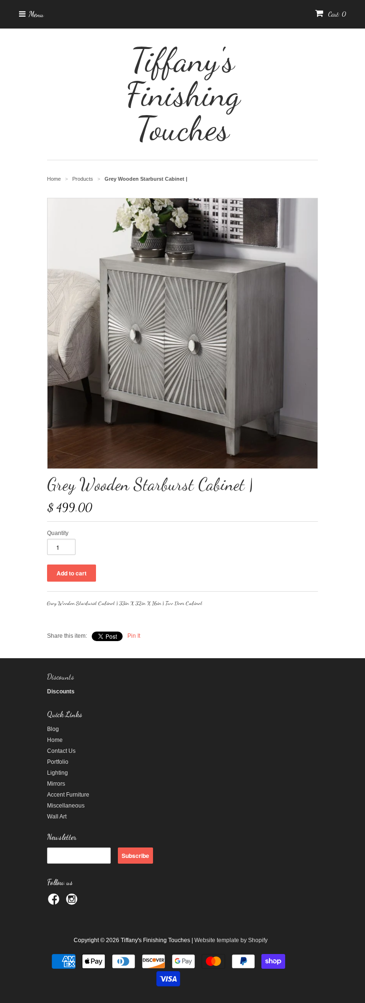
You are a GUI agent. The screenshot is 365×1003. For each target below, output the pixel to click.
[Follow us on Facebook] (55, 902)
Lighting (57, 772)
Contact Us (61, 751)
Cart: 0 (336, 14)
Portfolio (57, 762)
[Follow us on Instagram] (73, 902)
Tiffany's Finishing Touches (182, 94)
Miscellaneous (66, 805)
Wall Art (57, 816)
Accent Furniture (68, 794)
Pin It (133, 636)
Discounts (60, 676)
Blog (53, 729)
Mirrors (56, 783)
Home (55, 740)
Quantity (57, 533)
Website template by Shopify (231, 940)
